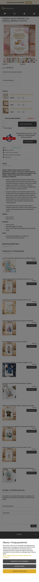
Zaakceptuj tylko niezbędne (19, 561)
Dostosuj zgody (19, 566)
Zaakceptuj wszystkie (19, 571)
